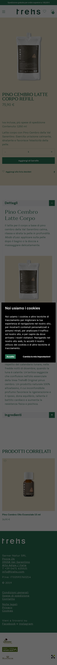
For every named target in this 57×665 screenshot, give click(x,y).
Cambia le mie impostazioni (36, 356)
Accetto (10, 356)
